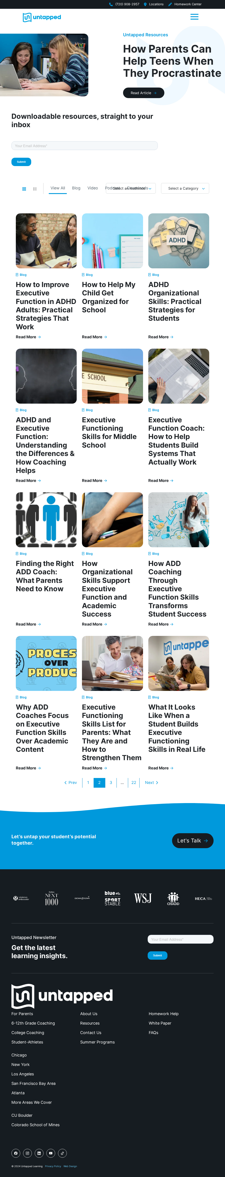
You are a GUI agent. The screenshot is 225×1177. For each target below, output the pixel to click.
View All (58, 188)
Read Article (141, 93)
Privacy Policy (53, 1166)
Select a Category (183, 188)
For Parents (22, 1013)
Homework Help (164, 1013)
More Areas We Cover (31, 1102)
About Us (88, 1013)
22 (133, 782)
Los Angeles (22, 1074)
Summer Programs (97, 1042)
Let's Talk (189, 840)
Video (92, 188)
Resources (90, 1023)
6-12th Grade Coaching (33, 1023)
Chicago (19, 1055)
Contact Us (90, 1032)
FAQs (153, 1032)
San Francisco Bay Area (33, 1083)
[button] (194, 16)
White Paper (160, 1023)
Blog (76, 188)
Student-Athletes (27, 1042)
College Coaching (27, 1032)
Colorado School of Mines (35, 1124)
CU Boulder (22, 1115)
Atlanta (18, 1093)
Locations (156, 4)
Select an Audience (129, 188)
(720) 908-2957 (126, 4)
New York (20, 1064)
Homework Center (187, 4)
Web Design (70, 1166)
